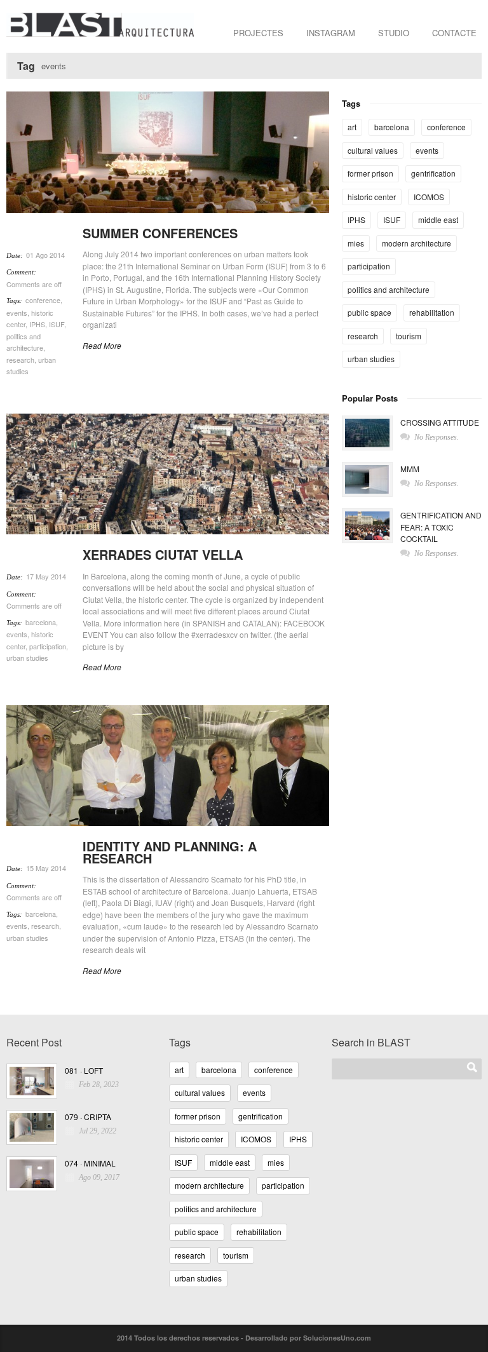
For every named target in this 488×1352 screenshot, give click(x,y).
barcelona (40, 622)
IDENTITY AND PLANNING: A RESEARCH (170, 852)
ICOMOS (429, 196)
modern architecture (416, 243)
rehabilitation (431, 312)
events (16, 313)
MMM (409, 468)
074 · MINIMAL (90, 1163)
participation (47, 646)
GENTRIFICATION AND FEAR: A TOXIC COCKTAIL (441, 527)
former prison (370, 173)
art (352, 126)
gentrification (433, 173)
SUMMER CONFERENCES (160, 233)
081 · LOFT (84, 1070)
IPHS (37, 324)
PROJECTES (258, 33)
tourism (408, 335)
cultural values (373, 150)
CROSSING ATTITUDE (439, 422)
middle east (438, 219)
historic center (372, 196)
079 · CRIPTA (88, 1116)
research (20, 360)
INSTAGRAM (330, 33)
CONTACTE (454, 33)
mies (356, 243)
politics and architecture (389, 289)
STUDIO (393, 33)
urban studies (27, 657)
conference (42, 300)
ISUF (56, 324)
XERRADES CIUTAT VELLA (163, 554)
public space (369, 312)
